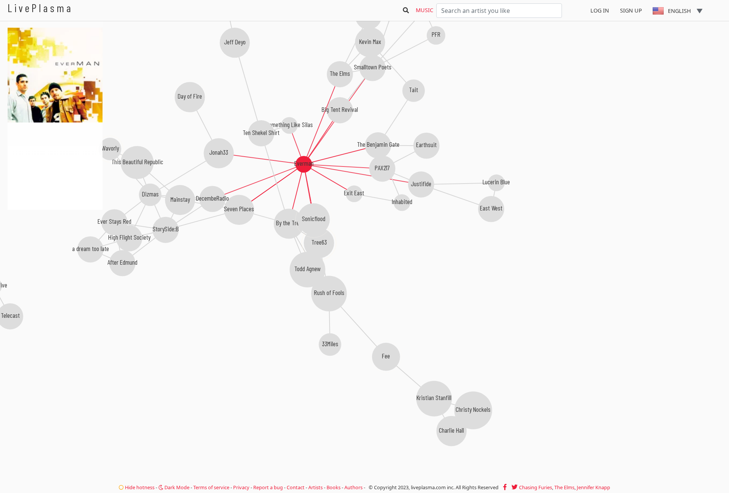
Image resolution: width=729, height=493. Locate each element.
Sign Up (631, 10)
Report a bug (268, 487)
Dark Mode (176, 487)
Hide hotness (139, 487)
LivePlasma (40, 7)
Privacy (241, 487)
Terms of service (211, 487)
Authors (353, 487)
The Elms (564, 487)
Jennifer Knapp (593, 487)
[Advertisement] (55, 250)
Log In (599, 10)
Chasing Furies (535, 487)
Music (424, 10)
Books (334, 487)
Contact (296, 487)
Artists (315, 487)
